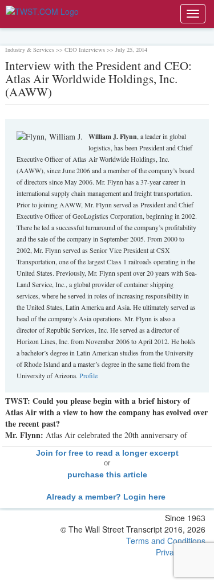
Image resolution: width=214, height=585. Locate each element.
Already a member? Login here (107, 496)
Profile (88, 375)
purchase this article (107, 474)
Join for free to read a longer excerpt (107, 452)
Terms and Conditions (165, 540)
